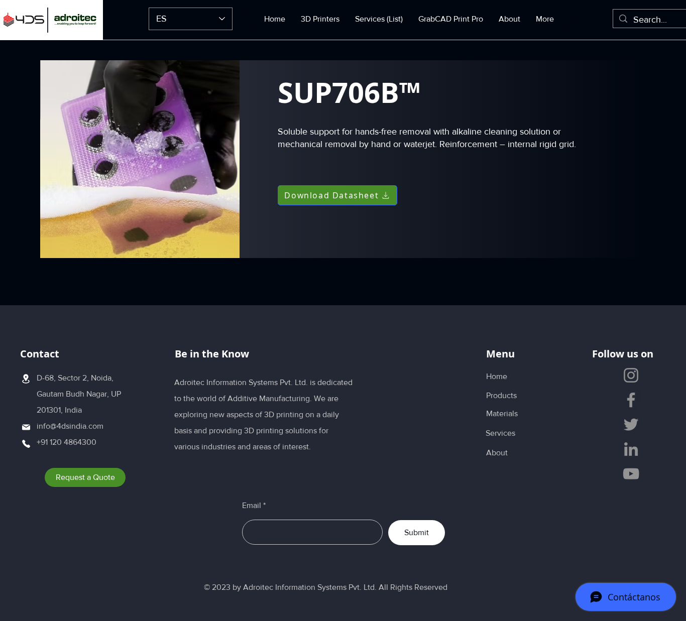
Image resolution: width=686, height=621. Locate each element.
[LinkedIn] (631, 449)
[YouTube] (631, 473)
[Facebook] (631, 400)
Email (251, 506)
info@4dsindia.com (70, 426)
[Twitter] (631, 424)
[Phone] (26, 443)
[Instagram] (631, 375)
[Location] (26, 378)
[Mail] (26, 427)
